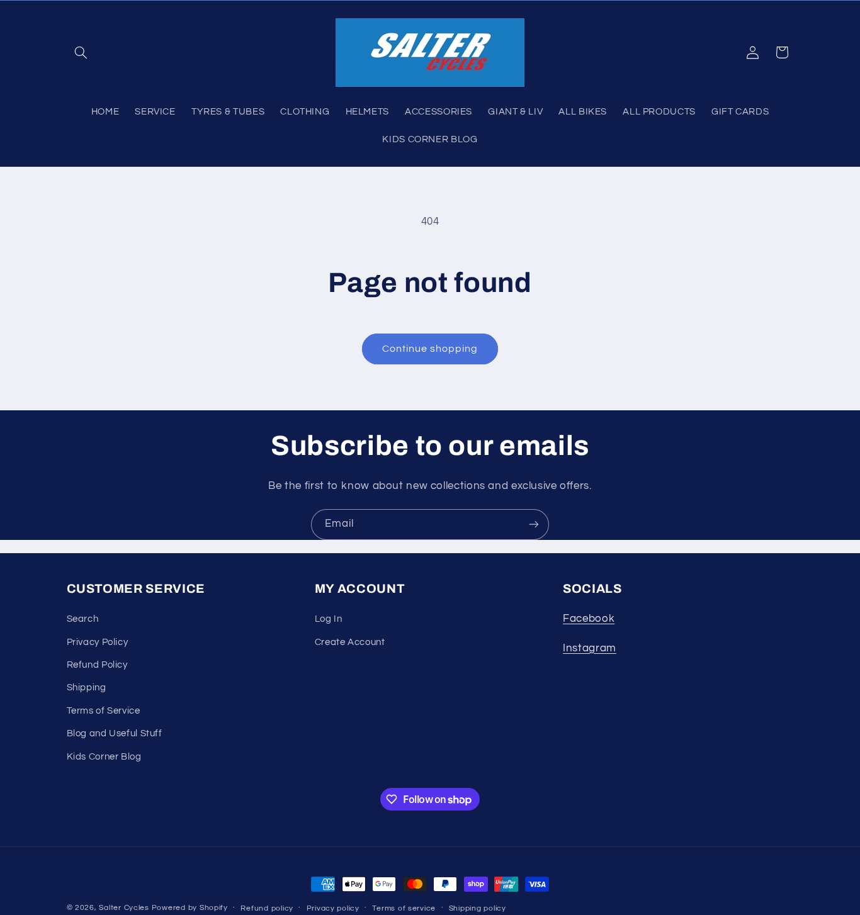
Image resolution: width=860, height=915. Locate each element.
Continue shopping (430, 349)
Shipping (86, 688)
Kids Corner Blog (104, 756)
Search (83, 619)
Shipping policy (477, 908)
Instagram (589, 648)
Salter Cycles (124, 907)
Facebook (588, 618)
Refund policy (266, 908)
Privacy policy (333, 908)
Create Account (350, 642)
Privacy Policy (97, 642)
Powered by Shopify (190, 907)
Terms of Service (103, 711)
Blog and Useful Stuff (114, 733)
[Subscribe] (533, 524)
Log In (328, 619)
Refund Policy (97, 665)
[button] (81, 52)
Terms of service (404, 908)
